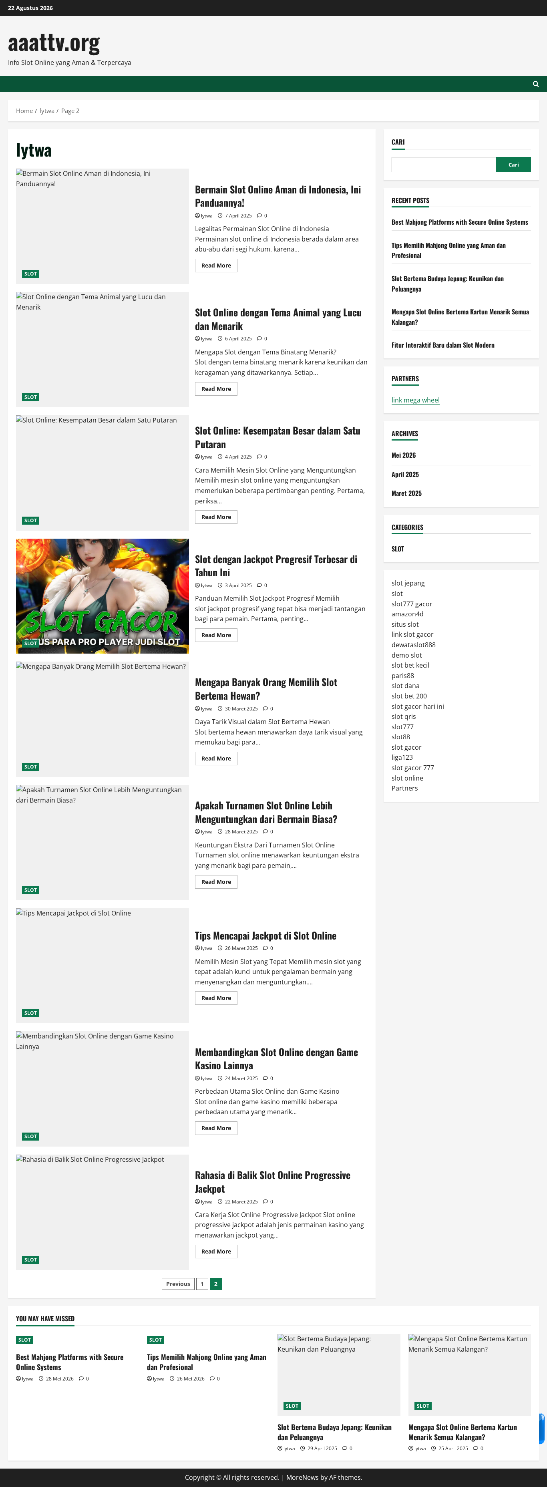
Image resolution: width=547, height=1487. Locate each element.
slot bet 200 (409, 695)
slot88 (401, 736)
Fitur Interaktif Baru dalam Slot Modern (443, 345)
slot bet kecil (410, 665)
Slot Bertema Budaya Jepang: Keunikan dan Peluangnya (335, 1432)
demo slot (407, 654)
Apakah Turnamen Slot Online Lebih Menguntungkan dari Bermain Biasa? (102, 842)
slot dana (406, 685)
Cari (398, 142)
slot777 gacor (412, 603)
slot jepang (408, 583)
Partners (405, 788)
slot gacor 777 (413, 767)
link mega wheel (416, 399)
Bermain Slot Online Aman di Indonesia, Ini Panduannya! (102, 226)
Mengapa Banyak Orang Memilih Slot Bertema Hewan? (102, 719)
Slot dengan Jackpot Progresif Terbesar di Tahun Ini (102, 596)
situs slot (405, 624)
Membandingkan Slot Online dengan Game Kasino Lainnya (102, 1089)
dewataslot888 (414, 644)
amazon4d (408, 614)
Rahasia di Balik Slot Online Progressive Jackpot (102, 1212)
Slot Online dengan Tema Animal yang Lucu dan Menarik (102, 349)
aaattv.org (54, 40)
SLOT (30, 273)
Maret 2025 (407, 493)
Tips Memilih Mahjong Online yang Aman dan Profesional (206, 1362)
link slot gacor (413, 634)
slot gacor (407, 746)
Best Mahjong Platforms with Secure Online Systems (460, 222)
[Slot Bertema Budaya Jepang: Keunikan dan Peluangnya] (339, 1375)
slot (397, 593)
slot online (407, 777)
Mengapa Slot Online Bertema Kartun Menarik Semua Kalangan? (462, 1432)
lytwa (207, 215)
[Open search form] (536, 84)
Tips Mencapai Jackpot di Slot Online (102, 966)
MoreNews (302, 1477)
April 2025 (405, 474)
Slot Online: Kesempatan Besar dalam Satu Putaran (102, 473)
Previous (178, 1284)
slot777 (403, 726)
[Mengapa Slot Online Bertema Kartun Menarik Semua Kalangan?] (469, 1375)
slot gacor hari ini (418, 706)
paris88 (403, 675)
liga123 (402, 757)
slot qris (404, 716)
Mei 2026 (404, 455)
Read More (219, 266)
